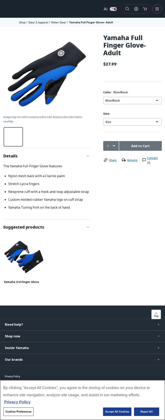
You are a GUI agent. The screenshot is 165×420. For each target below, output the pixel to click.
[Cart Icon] (145, 8)
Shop (22, 22)
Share (113, 160)
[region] (82, 400)
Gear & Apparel (38, 22)
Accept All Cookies (117, 411)
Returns (132, 160)
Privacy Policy (17, 402)
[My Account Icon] (136, 8)
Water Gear (58, 22)
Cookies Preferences (18, 411)
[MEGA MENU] (157, 9)
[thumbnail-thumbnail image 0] (13, 137)
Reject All (146, 411)
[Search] (127, 8)
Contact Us (152, 160)
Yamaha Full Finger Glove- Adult (91, 22)
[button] (82, 324)
